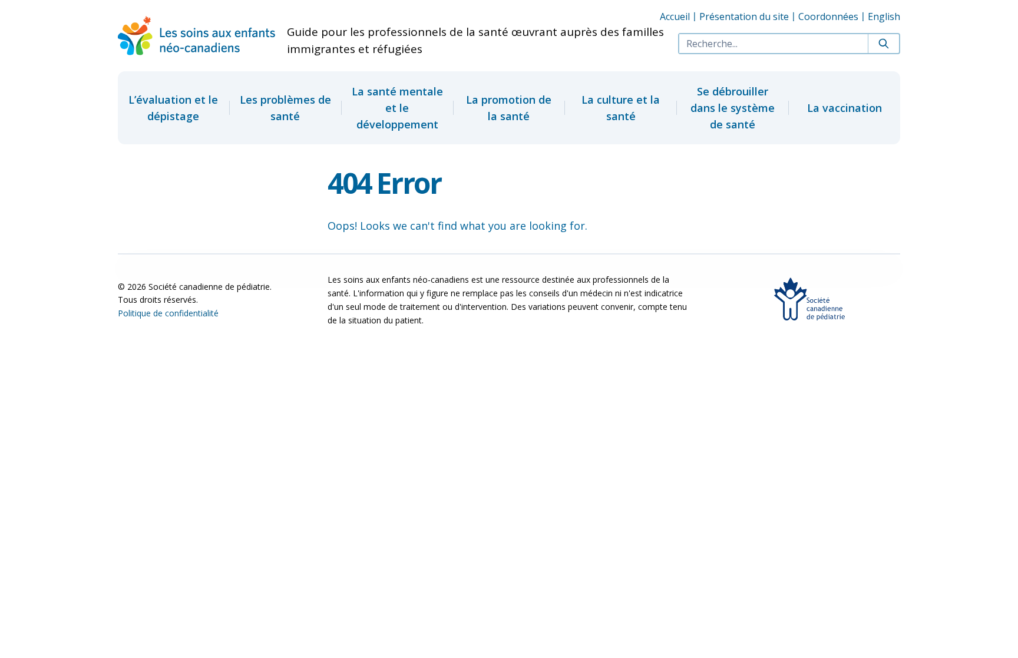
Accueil (675, 16)
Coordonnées (828, 16)
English (884, 16)
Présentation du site (744, 16)
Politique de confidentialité (168, 313)
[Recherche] (883, 43)
